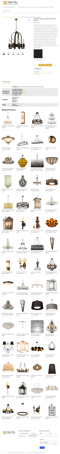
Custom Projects (22, 7)
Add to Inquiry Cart (45, 65)
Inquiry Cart (7, 10)
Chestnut (20, 105)
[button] (29, 20)
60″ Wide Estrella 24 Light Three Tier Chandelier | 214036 (51, 127)
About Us (29, 7)
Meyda (52, 7)
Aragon (17, 104)
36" (23, 89)
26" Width (24, 93)
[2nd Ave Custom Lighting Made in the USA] (10, 2)
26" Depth (25, 92)
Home (4, 7)
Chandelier (47, 73)
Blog (33, 7)
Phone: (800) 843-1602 (33, 435)
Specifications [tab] (6, 81)
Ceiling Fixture (42, 73)
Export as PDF (37, 74)
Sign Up (42, 447)
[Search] (58, 11)
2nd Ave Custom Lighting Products (13, 17)
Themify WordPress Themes (40, 452)
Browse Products (11, 7)
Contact (38, 7)
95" (23, 90)
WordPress (32, 452)
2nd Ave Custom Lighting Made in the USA (15, 452)
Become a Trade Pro (45, 7)
